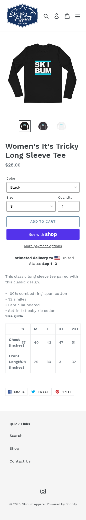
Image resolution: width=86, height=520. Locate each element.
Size (9, 197)
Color (11, 178)
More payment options (43, 246)
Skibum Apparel (34, 504)
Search (16, 435)
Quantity (65, 197)
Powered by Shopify (62, 504)
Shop (14, 448)
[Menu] (77, 15)
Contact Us (20, 461)
